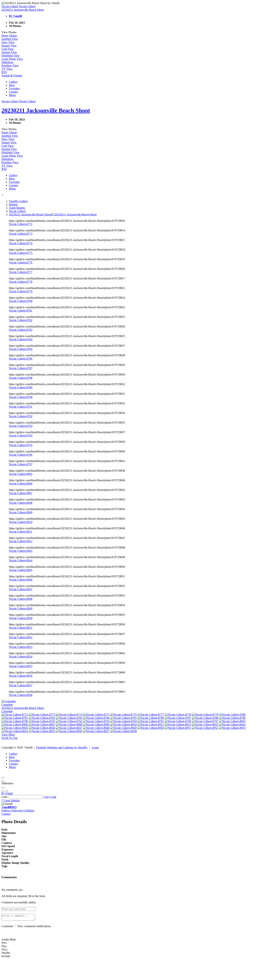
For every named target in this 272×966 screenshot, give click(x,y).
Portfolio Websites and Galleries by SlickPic (62, 747)
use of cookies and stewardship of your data (202, 962)
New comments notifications (34, 926)
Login (95, 747)
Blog (12, 85)
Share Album (9, 35)
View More (8, 734)
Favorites (14, 88)
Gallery (13, 81)
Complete (7, 711)
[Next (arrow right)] (6, 791)
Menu (12, 95)
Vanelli (8, 807)
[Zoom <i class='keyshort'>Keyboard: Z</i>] (2, 787)
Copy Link (49, 796)
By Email (7, 793)
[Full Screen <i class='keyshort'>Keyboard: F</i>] (2, 781)
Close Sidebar (12, 800)
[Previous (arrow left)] (2, 791)
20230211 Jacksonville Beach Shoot (22, 707)
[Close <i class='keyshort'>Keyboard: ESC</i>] (2, 777)
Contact (13, 91)
